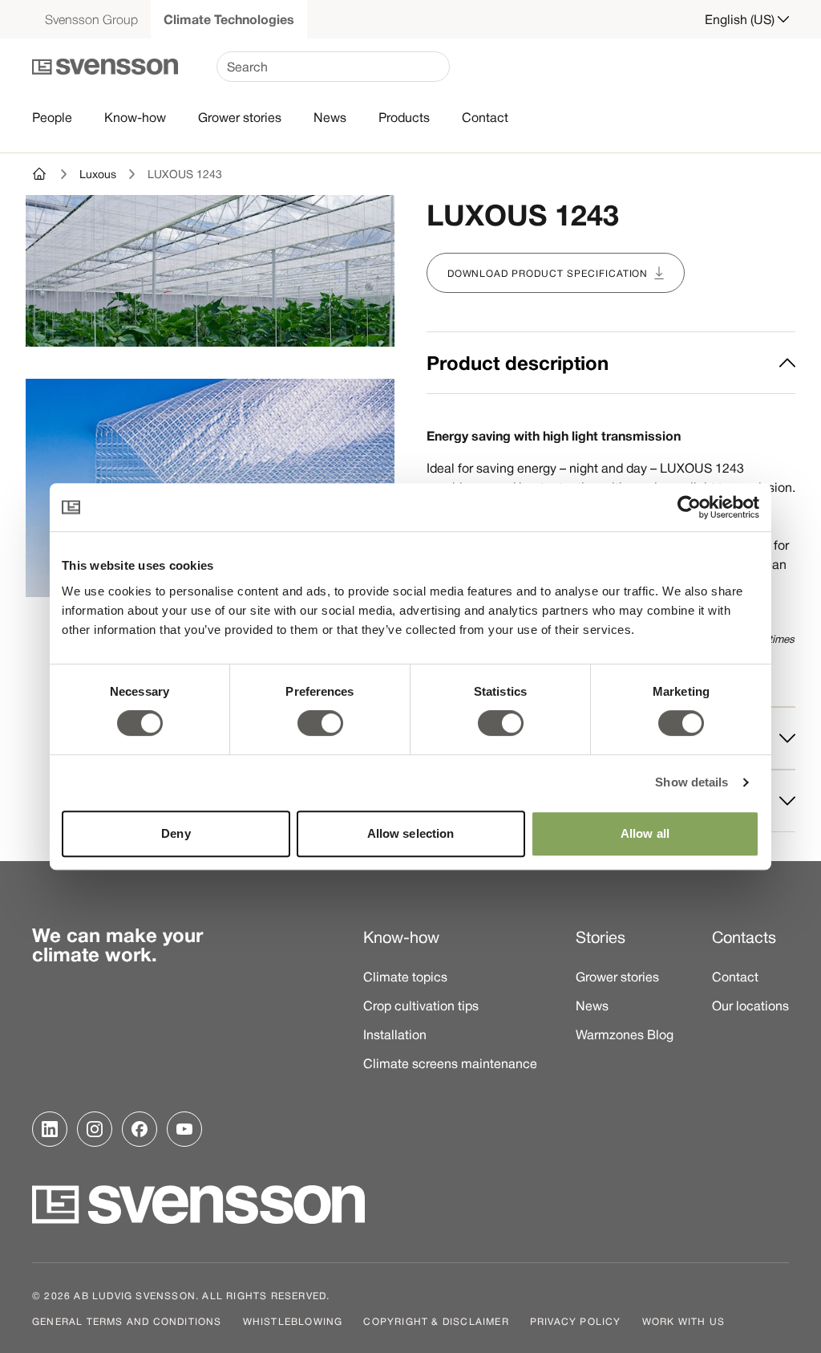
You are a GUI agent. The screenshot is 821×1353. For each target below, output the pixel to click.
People (52, 117)
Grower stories (239, 117)
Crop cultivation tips (421, 1005)
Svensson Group (91, 19)
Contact (485, 117)
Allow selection (411, 833)
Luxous (97, 174)
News (329, 117)
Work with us (683, 1321)
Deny (175, 833)
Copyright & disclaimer (435, 1321)
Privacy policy (575, 1321)
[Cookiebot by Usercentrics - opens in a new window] (689, 507)
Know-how (135, 117)
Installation (395, 1034)
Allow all (645, 833)
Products (404, 117)
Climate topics (405, 976)
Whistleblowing (293, 1321)
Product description (518, 362)
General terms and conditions (127, 1321)
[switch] (320, 723)
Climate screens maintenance (450, 1063)
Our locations (750, 1005)
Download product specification (548, 273)
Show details (691, 782)
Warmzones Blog (624, 1034)
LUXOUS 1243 (185, 174)
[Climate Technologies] (40, 174)
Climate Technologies (229, 19)
